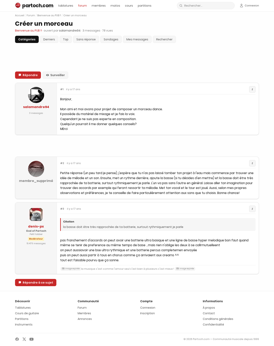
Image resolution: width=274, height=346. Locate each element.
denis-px (36, 226)
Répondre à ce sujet (38, 283)
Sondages (111, 39)
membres (99, 5)
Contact (209, 313)
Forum (31, 15)
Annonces (85, 319)
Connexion (147, 308)
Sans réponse (86, 39)
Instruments (23, 325)
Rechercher (164, 39)
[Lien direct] (252, 89)
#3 (62, 208)
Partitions (21, 319)
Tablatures (23, 308)
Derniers (49, 39)
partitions (144, 5)
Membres (84, 313)
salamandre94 (36, 107)
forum (82, 5)
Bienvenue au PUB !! (49, 15)
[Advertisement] (137, 146)
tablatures (65, 5)
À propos (209, 308)
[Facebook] (17, 339)
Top (65, 39)
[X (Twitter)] (24, 339)
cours (129, 5)
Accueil (19, 15)
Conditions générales (218, 319)
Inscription (147, 313)
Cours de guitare (27, 313)
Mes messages (137, 39)
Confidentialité (213, 325)
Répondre (30, 75)
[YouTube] (31, 339)
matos (115, 5)
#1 (61, 89)
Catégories (27, 39)
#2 (62, 163)
